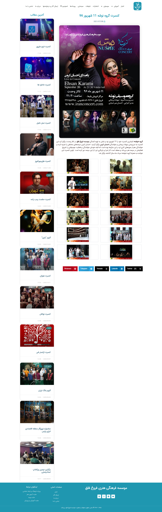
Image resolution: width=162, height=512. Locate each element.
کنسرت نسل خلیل (44, 123)
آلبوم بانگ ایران (44, 390)
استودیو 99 (64, 6)
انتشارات (96, 6)
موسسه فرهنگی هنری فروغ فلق (106, 488)
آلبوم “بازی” (46, 237)
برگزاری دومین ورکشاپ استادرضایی (42, 471)
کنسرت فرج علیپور (43, 46)
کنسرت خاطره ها (44, 84)
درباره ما (38, 6)
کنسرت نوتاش (45, 314)
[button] (134, 268)
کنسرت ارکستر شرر (44, 352)
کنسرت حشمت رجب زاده (41, 199)
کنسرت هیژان (45, 275)
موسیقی (106, 6)
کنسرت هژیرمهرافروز (43, 161)
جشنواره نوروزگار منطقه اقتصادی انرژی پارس (38, 430)
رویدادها (73, 6)
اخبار (122, 6)
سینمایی (80, 6)
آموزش (116, 6)
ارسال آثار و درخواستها (50, 6)
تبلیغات (88, 6)
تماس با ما (29, 6)
